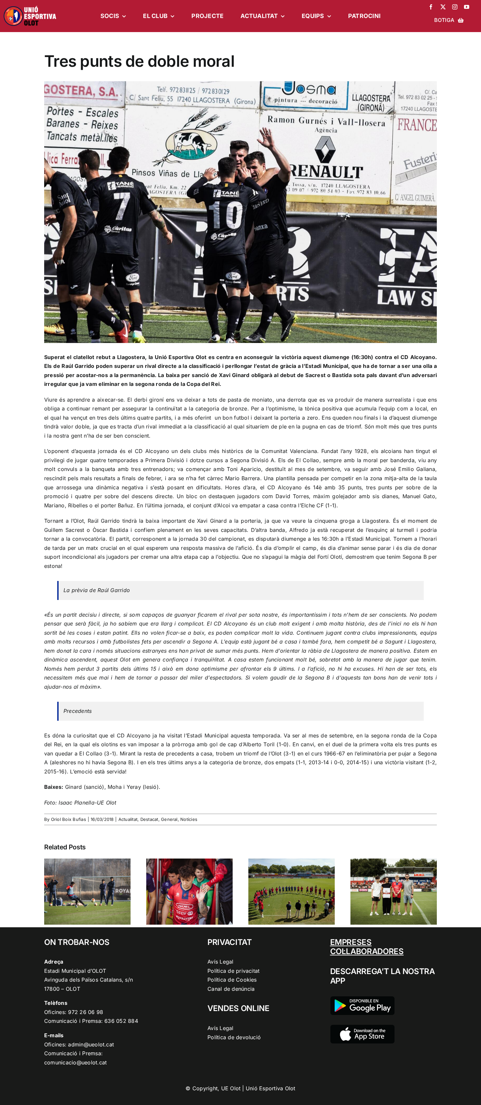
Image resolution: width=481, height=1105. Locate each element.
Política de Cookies (232, 979)
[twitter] (443, 6)
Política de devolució (234, 1037)
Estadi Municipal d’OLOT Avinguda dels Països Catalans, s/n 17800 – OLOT (88, 980)
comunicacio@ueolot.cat (75, 1062)
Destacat (149, 819)
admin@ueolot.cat (91, 1044)
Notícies (188, 819)
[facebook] (431, 6)
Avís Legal (220, 961)
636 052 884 (121, 1021)
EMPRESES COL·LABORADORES (367, 946)
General (169, 819)
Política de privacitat (233, 971)
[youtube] (466, 6)
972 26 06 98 (85, 1012)
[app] (362, 1027)
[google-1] (362, 999)
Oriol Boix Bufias (68, 819)
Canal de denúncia (231, 989)
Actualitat (127, 819)
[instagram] (454, 6)
